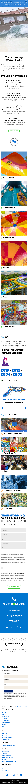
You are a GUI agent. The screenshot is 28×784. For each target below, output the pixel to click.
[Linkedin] (21, 627)
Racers (5, 297)
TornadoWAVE (8, 178)
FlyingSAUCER (8, 237)
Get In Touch (5, 767)
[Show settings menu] (23, 431)
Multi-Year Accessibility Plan (9, 761)
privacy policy (4, 4)
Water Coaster (5, 712)
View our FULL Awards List (10, 381)
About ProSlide (5, 751)
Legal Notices (17, 782)
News (6, 471)
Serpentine (4, 724)
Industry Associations (7, 757)
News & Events (5, 771)
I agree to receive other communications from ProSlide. (14, 568)
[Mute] (21, 431)
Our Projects (9, 509)
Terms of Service (25, 706)
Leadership (14, 611)
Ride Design (5, 734)
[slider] (11, 431)
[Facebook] (17, 627)
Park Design (5, 735)
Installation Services (7, 737)
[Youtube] (10, 627)
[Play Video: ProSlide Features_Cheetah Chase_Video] (14, 424)
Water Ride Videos (11, 453)
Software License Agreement (8, 782)
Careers (14, 621)
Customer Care (5, 739)
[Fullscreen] (26, 431)
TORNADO (7, 267)
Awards (4, 759)
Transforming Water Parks (8, 745)
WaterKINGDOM (9, 327)
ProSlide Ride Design (13, 490)
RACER (4, 714)
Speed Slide (5, 728)
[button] (25, 408)
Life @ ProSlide (14, 616)
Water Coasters (9, 208)
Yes (26, 4)
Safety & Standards (6, 755)
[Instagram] (14, 627)
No (14, 6)
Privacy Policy (19, 706)
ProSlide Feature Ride (13, 434)
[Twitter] (7, 627)
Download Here (14, 587)
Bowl (3, 726)
